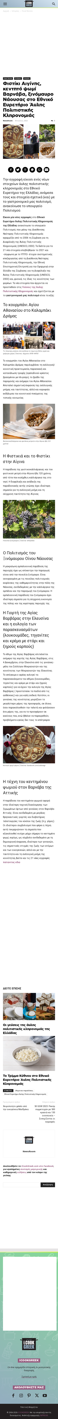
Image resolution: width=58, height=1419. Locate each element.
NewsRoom (7, 121)
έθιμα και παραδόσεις (24, 1090)
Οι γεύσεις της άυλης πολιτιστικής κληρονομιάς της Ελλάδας (26, 1029)
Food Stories (27, 11)
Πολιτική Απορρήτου (29, 1407)
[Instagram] (21, 1396)
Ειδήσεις (18, 78)
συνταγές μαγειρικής (31, 1169)
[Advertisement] (29, 1224)
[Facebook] (13, 1396)
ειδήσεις (21, 1172)
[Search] (54, 4)
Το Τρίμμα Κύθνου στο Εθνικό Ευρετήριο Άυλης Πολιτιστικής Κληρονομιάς (27, 1079)
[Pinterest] (29, 1396)
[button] (5, 4)
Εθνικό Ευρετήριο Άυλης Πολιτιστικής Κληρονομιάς (25, 1094)
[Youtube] (45, 1396)
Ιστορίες (15, 11)
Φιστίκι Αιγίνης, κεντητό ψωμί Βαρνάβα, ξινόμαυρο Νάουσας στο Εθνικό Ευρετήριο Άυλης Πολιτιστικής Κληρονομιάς (28, 99)
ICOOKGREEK (23, 1412)
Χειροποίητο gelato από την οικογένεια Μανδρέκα (16, 1108)
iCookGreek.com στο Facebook (37, 1166)
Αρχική (6, 11)
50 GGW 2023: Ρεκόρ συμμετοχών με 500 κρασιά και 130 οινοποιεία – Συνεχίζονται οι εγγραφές (45, 1114)
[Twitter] (37, 1396)
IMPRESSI (44, 1415)
